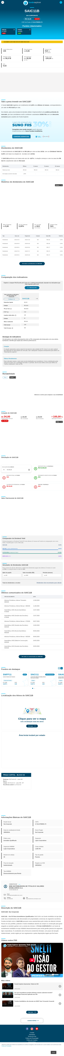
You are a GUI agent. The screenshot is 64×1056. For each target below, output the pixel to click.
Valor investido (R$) (28, 572)
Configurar (10, 299)
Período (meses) (48, 572)
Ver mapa (30, 726)
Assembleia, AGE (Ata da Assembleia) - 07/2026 (15, 610)
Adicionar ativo (33, 287)
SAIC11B (25, 298)
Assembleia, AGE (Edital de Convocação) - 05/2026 (16, 641)
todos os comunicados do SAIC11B (32, 656)
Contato (32, 1032)
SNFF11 (7, 674)
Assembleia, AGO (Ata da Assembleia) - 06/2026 (15, 631)
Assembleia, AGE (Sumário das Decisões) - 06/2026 (16, 626)
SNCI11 (4, 29)
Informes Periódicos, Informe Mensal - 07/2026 (17, 621)
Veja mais (30, 1012)
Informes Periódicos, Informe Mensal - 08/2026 (17, 606)
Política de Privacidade (6, 1046)
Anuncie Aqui (32, 1042)
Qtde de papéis (6, 572)
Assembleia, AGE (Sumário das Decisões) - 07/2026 (16, 616)
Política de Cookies (32, 1040)
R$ (4, 469)
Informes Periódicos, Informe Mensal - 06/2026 (17, 636)
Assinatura (32, 1034)
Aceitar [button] (53, 1052)
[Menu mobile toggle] (2, 2)
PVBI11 (20, 29)
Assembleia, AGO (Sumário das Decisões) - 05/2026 (16, 647)
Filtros (5, 377)
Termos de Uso (32, 1036)
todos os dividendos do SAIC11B (32, 263)
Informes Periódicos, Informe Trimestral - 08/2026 (15, 601)
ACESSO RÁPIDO (32, 1020)
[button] (61, 668)
